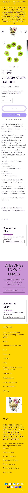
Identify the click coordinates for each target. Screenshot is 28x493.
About (5, 341)
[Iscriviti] (22, 290)
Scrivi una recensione (14, 242)
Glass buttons (8, 452)
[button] (2, 31)
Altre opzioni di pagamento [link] (14, 119)
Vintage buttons (9, 456)
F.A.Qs (5, 363)
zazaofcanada (11, 490)
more (9, 472)
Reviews (6, 358)
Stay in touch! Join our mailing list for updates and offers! (13, 334)
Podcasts (6, 354)
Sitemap (6, 391)
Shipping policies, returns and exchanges (12, 368)
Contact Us (7, 374)
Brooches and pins (10, 460)
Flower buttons (9, 464)
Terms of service (9, 387)
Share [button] (6, 219)
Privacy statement (10, 382)
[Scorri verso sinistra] (10, 67)
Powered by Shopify (19, 490)
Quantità (4, 96)
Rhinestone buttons (11, 468)
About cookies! (8, 378)
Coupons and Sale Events (12, 346)
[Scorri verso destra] (18, 67)
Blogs (5, 350)
